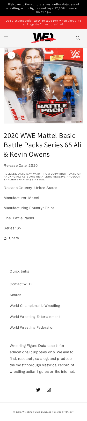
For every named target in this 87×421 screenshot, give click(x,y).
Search (16, 295)
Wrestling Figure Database (36, 412)
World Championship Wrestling (35, 306)
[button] (6, 38)
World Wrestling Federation (32, 327)
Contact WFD (21, 284)
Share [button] (14, 238)
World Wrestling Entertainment (35, 317)
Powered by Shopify (63, 412)
